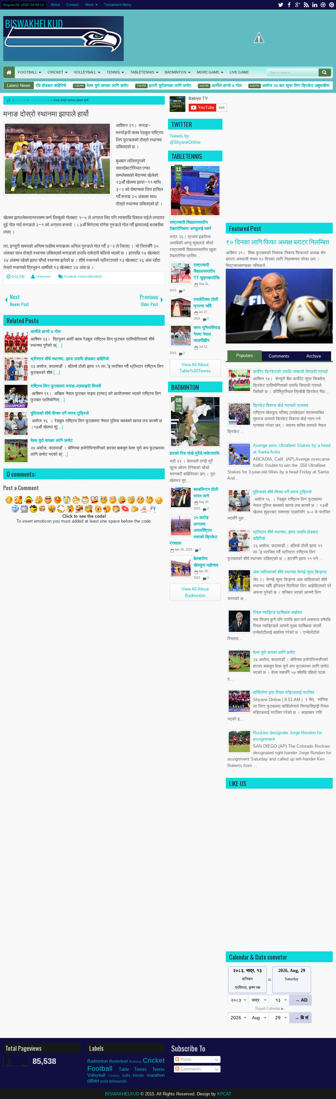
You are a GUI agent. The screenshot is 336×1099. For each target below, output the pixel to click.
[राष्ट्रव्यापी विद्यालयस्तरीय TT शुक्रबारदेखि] (181, 273)
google (297, 5)
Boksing (135, 1061)
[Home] (8, 100)
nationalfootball (89, 276)
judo (126, 1075)
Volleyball (96, 1075)
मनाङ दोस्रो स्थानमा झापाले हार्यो (46, 113)
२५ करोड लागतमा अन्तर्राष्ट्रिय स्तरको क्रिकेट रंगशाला (193, 530)
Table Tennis (133, 1069)
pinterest (331, 5)
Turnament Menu (117, 5)
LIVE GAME (239, 72)
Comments (279, 356)
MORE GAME (208, 72)
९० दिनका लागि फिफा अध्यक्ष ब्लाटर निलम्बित (277, 241)
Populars (244, 355)
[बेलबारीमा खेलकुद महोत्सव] (181, 566)
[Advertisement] (279, 177)
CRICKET (55, 72)
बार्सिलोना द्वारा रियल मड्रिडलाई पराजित (283, 692)
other (93, 1081)
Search (325, 72)
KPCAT (224, 1093)
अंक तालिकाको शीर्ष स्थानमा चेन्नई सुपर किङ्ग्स (289, 572)
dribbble (323, 5)
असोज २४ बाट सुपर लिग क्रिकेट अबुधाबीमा (283, 85)
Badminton (97, 1061)
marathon (156, 1075)
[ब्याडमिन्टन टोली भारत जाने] (181, 497)
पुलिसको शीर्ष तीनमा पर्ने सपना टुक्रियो (282, 491)
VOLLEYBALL (85, 72)
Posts (185, 1059)
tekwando (118, 1081)
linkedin (314, 5)
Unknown (43, 276)
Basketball (118, 1061)
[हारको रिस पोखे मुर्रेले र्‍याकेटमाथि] (195, 421)
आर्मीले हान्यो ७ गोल (214, 85)
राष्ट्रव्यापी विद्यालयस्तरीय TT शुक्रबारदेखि (207, 271)
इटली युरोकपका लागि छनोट (157, 85)
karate (138, 1075)
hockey (114, 1075)
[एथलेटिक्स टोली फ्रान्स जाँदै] (181, 307)
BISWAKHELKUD (34, 23)
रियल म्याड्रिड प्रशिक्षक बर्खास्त (277, 612)
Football (70, 276)
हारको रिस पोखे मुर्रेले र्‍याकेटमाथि (195, 453)
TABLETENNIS (142, 72)
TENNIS (113, 72)
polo (104, 1081)
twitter (280, 5)
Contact (72, 5)
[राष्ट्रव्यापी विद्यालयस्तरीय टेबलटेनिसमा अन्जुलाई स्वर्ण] (195, 191)
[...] (59, 345)
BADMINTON (175, 72)
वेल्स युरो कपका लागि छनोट (95, 85)
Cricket (154, 1060)
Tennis (158, 1069)
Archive (313, 356)
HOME (9, 72)
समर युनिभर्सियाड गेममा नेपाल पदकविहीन (207, 334)
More (89, 5)
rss (306, 5)
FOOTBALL (27, 72)
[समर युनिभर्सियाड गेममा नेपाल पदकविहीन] (181, 335)
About (55, 5)
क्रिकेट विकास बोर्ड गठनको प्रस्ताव (280, 405)
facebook (289, 5)
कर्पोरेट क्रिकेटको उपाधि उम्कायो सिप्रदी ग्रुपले (290, 371)
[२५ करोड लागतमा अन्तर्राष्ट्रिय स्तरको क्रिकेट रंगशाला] (181, 525)
